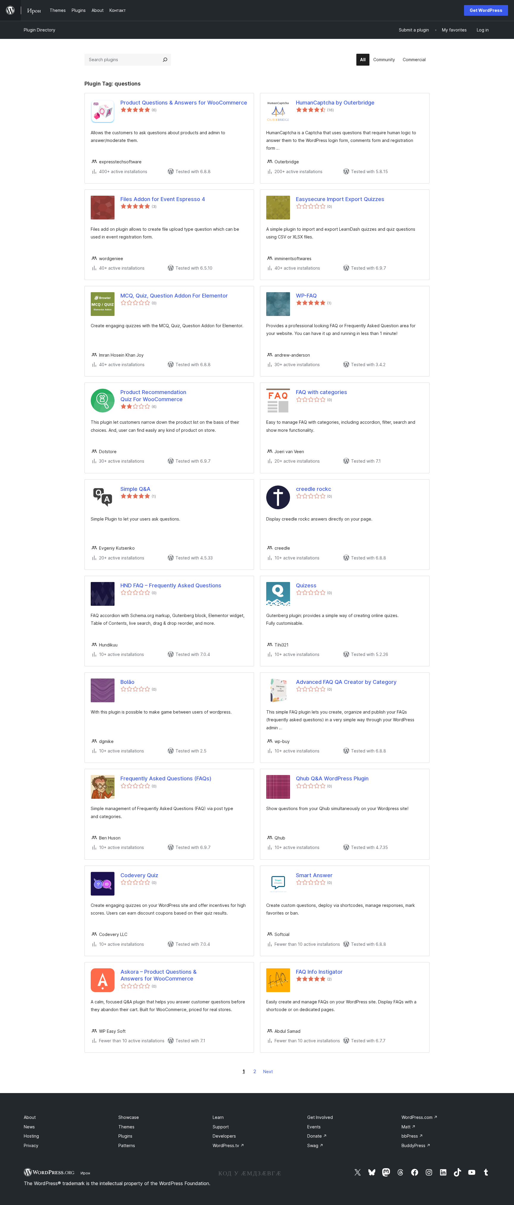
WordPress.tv (228, 1145)
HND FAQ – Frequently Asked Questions (170, 585)
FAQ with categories (321, 392)
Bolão (127, 682)
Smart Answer (314, 875)
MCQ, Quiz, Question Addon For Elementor (174, 295)
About (30, 1117)
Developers (224, 1135)
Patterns (126, 1145)
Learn (218, 1117)
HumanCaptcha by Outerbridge (335, 102)
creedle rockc (313, 489)
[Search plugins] (165, 60)
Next (268, 1071)
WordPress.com (420, 1117)
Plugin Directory (39, 29)
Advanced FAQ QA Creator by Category (346, 682)
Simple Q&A (135, 489)
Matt (409, 1126)
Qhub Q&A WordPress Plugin (332, 778)
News (29, 1126)
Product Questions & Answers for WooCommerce (183, 102)
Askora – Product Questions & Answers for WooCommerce (158, 975)
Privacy (31, 1145)
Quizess (306, 585)
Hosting (31, 1135)
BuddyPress (416, 1145)
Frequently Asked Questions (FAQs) (165, 778)
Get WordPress (486, 10)
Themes (126, 1126)
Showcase (128, 1117)
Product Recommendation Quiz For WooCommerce (153, 395)
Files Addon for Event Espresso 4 (162, 199)
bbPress (412, 1135)
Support (221, 1126)
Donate (317, 1135)
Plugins (125, 1135)
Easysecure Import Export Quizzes (340, 199)
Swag (315, 1145)
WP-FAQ (306, 295)
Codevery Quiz (139, 875)
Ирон (85, 1173)
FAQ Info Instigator (319, 972)
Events (314, 1126)
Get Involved (320, 1117)
